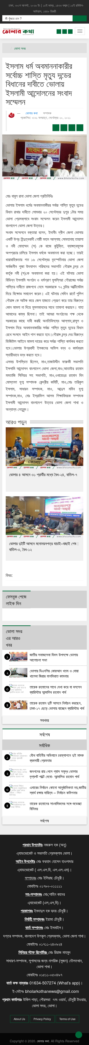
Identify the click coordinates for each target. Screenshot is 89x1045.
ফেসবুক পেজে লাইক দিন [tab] (16, 600)
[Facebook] (59, 31)
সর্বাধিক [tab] (44, 745)
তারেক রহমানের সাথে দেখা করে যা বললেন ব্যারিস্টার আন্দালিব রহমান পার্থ (56, 689)
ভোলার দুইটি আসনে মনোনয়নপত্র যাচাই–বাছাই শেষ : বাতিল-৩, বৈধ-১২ (44, 546)
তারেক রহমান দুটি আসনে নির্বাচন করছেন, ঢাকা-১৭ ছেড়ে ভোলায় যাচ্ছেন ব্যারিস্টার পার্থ (57, 705)
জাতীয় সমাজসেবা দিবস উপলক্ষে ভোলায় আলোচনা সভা (54, 657)
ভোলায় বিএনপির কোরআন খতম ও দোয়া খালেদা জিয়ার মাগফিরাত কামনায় (54, 673)
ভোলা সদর (20, 48)
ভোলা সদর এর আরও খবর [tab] (14, 638)
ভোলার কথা (32, 113)
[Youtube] (70, 31)
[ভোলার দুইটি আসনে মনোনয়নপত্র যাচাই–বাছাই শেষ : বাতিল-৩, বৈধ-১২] (44, 517)
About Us (19, 1019)
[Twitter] (64, 31)
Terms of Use (67, 1019)
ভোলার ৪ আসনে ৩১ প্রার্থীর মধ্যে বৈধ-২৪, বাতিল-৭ (43, 474)
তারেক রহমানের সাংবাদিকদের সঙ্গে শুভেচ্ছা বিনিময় (55, 806)
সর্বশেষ (44, 820)
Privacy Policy (42, 1019)
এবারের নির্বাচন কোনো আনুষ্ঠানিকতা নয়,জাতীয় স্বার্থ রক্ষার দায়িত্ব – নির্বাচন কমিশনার (58, 790)
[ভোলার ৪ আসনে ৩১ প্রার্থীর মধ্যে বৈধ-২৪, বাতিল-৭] (44, 448)
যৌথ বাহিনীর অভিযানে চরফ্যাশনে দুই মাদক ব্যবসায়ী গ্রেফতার (57, 757)
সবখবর (44, 720)
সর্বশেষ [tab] (44, 734)
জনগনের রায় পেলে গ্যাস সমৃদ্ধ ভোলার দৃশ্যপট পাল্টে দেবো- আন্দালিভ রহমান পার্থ (55, 773)
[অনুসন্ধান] (80, 18)
